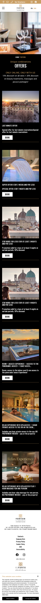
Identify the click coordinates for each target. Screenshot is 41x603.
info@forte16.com (29, 527)
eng (35, 8)
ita (31, 8)
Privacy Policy (20, 541)
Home (17, 57)
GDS (20, 547)
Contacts (20, 536)
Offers (23, 57)
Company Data (20, 539)
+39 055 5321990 (13, 527)
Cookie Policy (20, 544)
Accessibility (20, 549)
